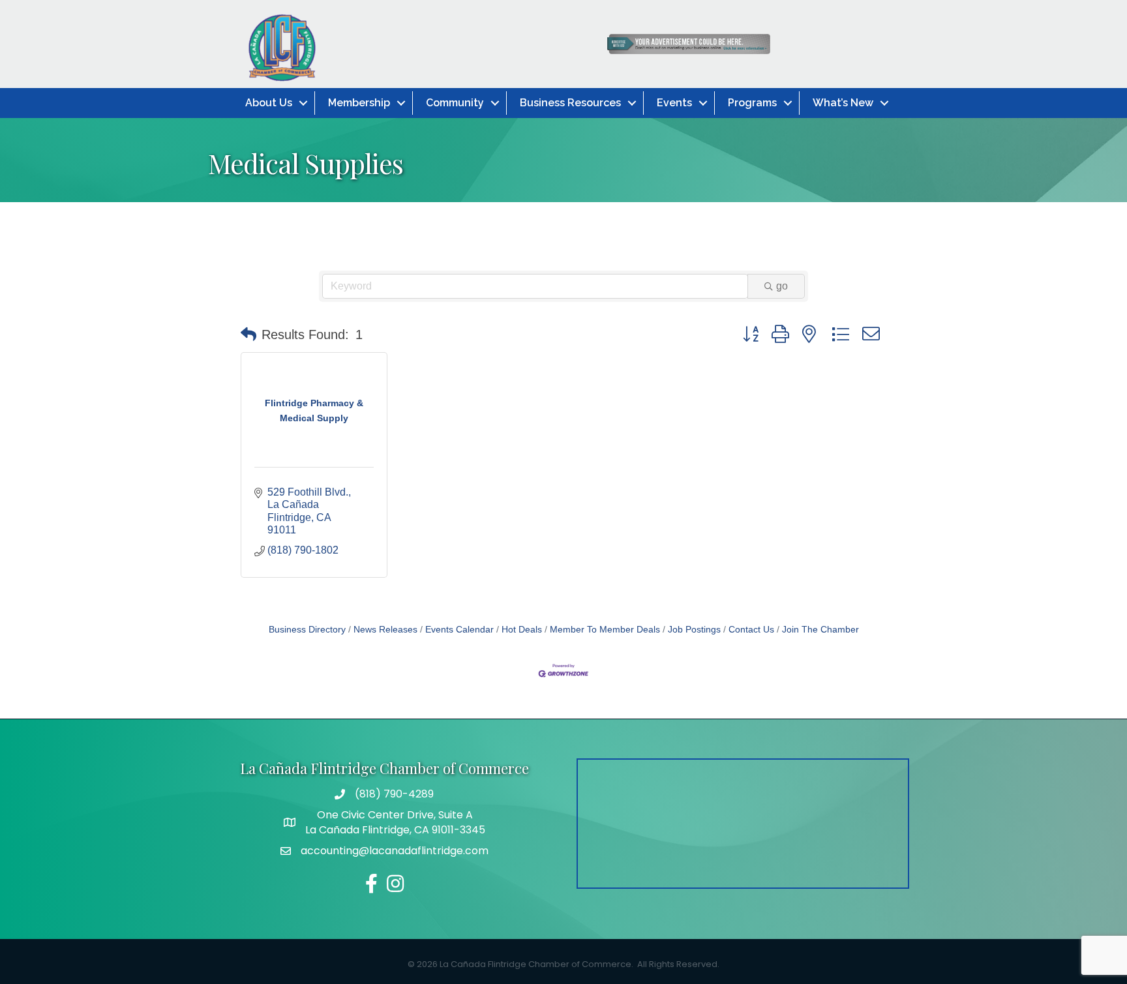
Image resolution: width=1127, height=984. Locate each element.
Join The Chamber (820, 629)
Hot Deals (522, 629)
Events (674, 103)
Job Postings (694, 629)
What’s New (843, 103)
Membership (359, 103)
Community (455, 103)
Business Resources (570, 103)
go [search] (782, 285)
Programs (752, 103)
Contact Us (751, 629)
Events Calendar (459, 629)
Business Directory (307, 629)
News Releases (385, 629)
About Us (268, 103)
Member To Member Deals (605, 629)
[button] (248, 334)
